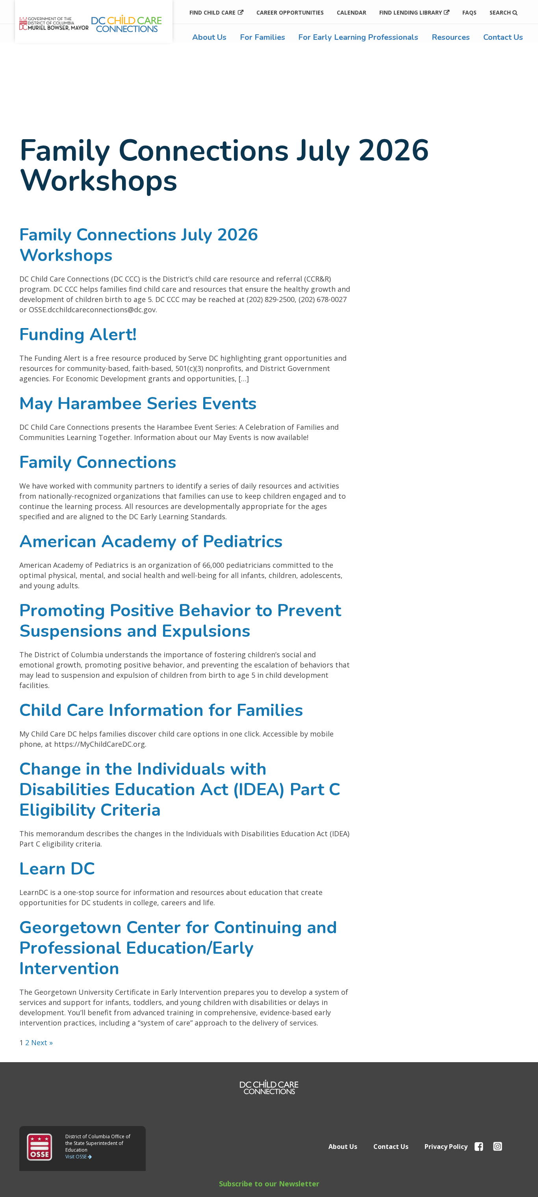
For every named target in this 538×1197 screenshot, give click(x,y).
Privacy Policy (446, 1146)
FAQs (469, 12)
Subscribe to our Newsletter (269, 1183)
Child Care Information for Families (161, 710)
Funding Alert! (78, 335)
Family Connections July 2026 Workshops (138, 245)
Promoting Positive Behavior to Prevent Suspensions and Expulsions (180, 621)
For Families (262, 37)
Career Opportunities (290, 12)
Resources (451, 37)
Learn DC (57, 869)
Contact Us (503, 37)
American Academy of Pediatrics (151, 542)
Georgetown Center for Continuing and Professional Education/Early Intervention (178, 948)
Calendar (351, 12)
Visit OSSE (76, 1156)
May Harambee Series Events (138, 404)
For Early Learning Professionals (358, 37)
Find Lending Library (410, 12)
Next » (42, 1042)
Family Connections (97, 462)
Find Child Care (212, 12)
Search (501, 12)
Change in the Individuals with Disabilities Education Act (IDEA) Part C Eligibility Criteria (179, 789)
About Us (209, 37)
